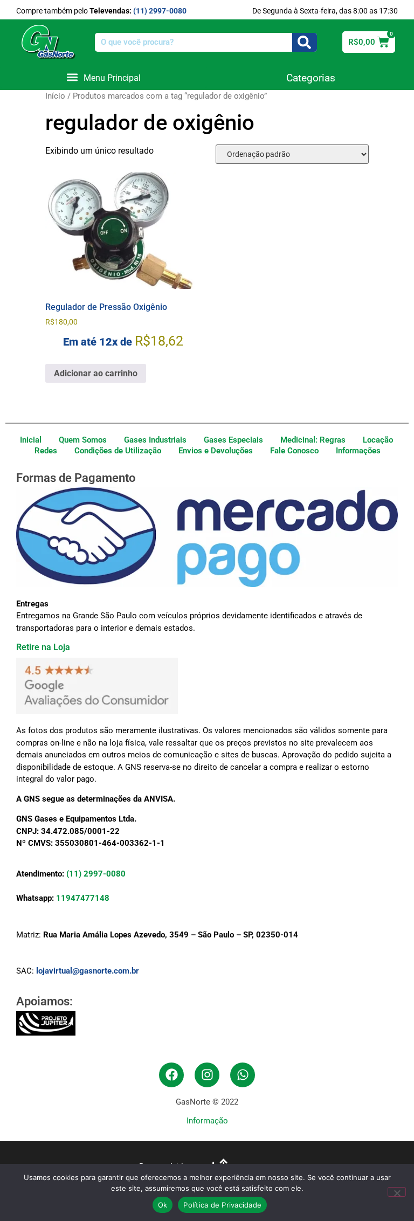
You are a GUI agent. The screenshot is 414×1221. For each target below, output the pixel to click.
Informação (207, 1121)
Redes (45, 451)
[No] (397, 1192)
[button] (103, 77)
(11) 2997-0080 (160, 10)
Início (55, 96)
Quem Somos (83, 440)
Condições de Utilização (117, 451)
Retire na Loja (43, 647)
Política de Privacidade (222, 1205)
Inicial (31, 440)
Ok (163, 1205)
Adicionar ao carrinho (95, 373)
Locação (378, 440)
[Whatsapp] (242, 1075)
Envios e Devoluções (215, 451)
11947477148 (82, 898)
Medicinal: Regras (313, 440)
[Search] (304, 42)
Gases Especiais (233, 440)
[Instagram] (207, 1075)
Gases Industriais (155, 440)
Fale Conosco (294, 451)
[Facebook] (171, 1075)
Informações (358, 451)
